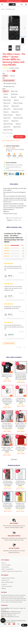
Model (3, 88)
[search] (22, 4)
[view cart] (26, 4)
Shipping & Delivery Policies (8, 578)
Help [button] (25, 625)
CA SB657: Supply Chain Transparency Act (12, 571)
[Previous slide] (3, 27)
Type (3, 73)
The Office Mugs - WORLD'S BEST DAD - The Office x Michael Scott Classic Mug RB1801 (7, 401)
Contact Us (4, 584)
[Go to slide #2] (18, 48)
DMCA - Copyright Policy (7, 569)
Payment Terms (5, 580)
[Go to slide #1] (10, 48)
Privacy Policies (5, 567)
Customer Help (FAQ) (7, 586)
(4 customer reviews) (14, 68)
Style (3, 78)
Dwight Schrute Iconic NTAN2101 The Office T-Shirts (7, 376)
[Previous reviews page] (17, 347)
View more (14, 459)
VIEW (7, 371)
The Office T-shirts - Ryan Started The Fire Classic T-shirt (21, 449)
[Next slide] (24, 27)
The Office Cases (10, 9)
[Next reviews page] (24, 347)
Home (2, 9)
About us (4, 562)
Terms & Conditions (6, 565)
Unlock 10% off (3, 620)
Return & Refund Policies (7, 582)
